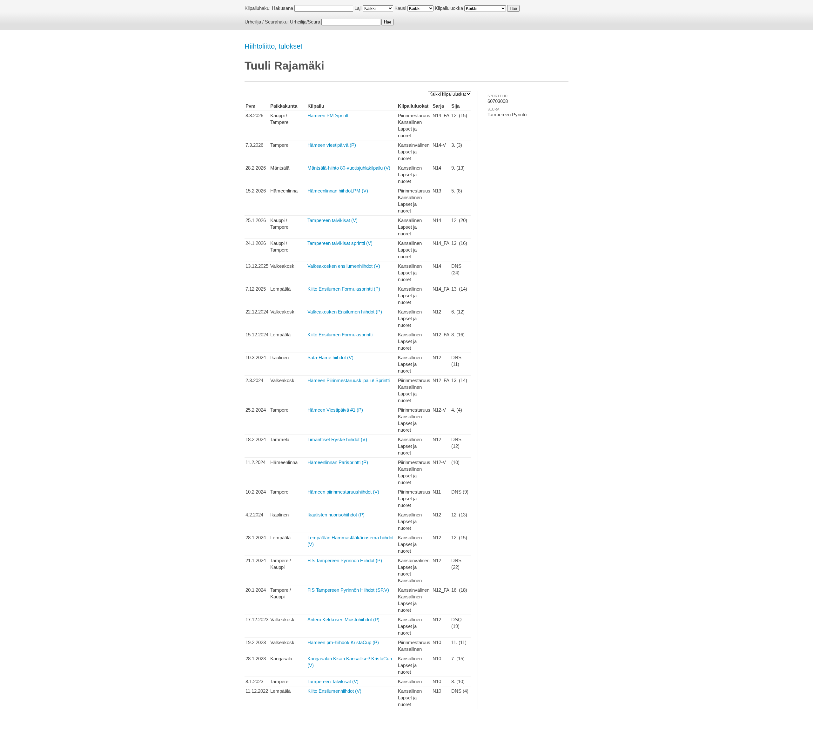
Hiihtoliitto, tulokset (273, 46)
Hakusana (282, 8)
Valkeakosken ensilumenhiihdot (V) (343, 266)
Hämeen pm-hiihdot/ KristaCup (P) (343, 642)
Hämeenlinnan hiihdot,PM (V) (337, 190)
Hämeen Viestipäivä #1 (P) (335, 410)
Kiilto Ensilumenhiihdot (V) (334, 691)
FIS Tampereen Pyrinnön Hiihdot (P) (344, 560)
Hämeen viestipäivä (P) (331, 145)
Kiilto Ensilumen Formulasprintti (340, 334)
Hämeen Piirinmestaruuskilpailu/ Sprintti (348, 380)
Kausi (400, 8)
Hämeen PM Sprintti (328, 115)
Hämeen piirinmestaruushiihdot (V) (343, 492)
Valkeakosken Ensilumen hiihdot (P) (344, 311)
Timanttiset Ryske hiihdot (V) (337, 439)
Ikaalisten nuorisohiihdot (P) (336, 514)
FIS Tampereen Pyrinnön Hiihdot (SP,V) (348, 590)
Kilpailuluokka (449, 8)
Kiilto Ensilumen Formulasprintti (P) (343, 289)
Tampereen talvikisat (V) (332, 220)
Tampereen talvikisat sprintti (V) (340, 243)
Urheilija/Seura (305, 21)
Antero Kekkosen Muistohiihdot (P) (343, 619)
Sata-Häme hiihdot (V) (330, 357)
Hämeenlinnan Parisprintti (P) (337, 462)
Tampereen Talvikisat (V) (333, 681)
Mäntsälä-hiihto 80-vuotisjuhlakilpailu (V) (348, 168)
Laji (357, 8)
